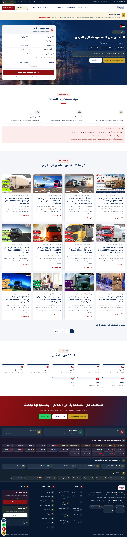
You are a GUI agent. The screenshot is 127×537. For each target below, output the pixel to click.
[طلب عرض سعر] (4, 529)
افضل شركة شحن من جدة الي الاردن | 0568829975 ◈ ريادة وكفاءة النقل (80, 250)
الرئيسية (86, 7)
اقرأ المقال (120, 218)
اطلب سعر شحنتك (77, 416)
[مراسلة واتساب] (4, 525)
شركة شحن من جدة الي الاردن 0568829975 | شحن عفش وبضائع (49, 201)
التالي (56, 331)
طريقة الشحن (50, 45)
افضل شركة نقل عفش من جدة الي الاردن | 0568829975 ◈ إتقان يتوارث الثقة (17, 201)
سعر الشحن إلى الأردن (112, 60)
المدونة (39, 7)
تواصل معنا (14, 534)
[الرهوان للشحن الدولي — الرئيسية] (120, 8)
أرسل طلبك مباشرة (44, 17)
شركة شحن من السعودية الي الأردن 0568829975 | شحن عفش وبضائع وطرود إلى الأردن (79, 201)
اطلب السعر (15, 502)
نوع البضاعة (24, 45)
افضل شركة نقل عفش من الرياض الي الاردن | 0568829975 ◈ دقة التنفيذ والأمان (110, 250)
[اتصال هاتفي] (4, 520)
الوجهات (79, 7)
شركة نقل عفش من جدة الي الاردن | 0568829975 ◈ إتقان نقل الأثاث (111, 299)
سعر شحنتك (7, 7)
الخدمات (52, 7)
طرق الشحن (71, 7)
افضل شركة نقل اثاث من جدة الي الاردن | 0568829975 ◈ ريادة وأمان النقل (16, 250)
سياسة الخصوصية (23, 534)
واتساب (94, 60)
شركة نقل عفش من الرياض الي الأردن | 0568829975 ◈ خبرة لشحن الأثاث (48, 299)
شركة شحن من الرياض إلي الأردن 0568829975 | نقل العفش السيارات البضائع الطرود (110, 201)
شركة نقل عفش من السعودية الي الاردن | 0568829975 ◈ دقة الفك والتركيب (17, 299)
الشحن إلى (24, 37)
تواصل (32, 7)
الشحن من (50, 37)
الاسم (26, 54)
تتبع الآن (15, 515)
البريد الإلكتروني (23, 62)
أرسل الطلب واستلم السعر (27, 72)
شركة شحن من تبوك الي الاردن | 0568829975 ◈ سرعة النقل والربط (48, 250)
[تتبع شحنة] (4, 533)
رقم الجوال (50, 62)
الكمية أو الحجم (49, 54)
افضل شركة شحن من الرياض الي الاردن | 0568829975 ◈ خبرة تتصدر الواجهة (80, 299)
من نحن (45, 7)
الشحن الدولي (61, 7)
